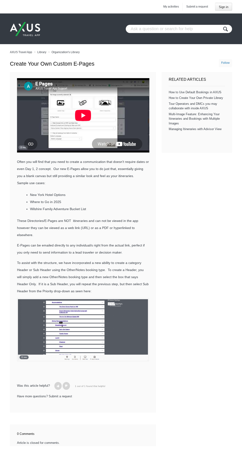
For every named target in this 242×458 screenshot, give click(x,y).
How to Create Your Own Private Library (196, 98)
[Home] (25, 28)
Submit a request (197, 6)
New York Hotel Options (47, 195)
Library (41, 52)
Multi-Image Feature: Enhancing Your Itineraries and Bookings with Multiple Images (194, 118)
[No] (66, 386)
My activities (171, 6)
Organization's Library (66, 52)
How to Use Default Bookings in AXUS (195, 92)
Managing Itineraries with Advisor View (195, 129)
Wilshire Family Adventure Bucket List (58, 209)
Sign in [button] (223, 7)
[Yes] (58, 386)
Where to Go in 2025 (45, 202)
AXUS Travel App (21, 52)
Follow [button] (225, 62)
